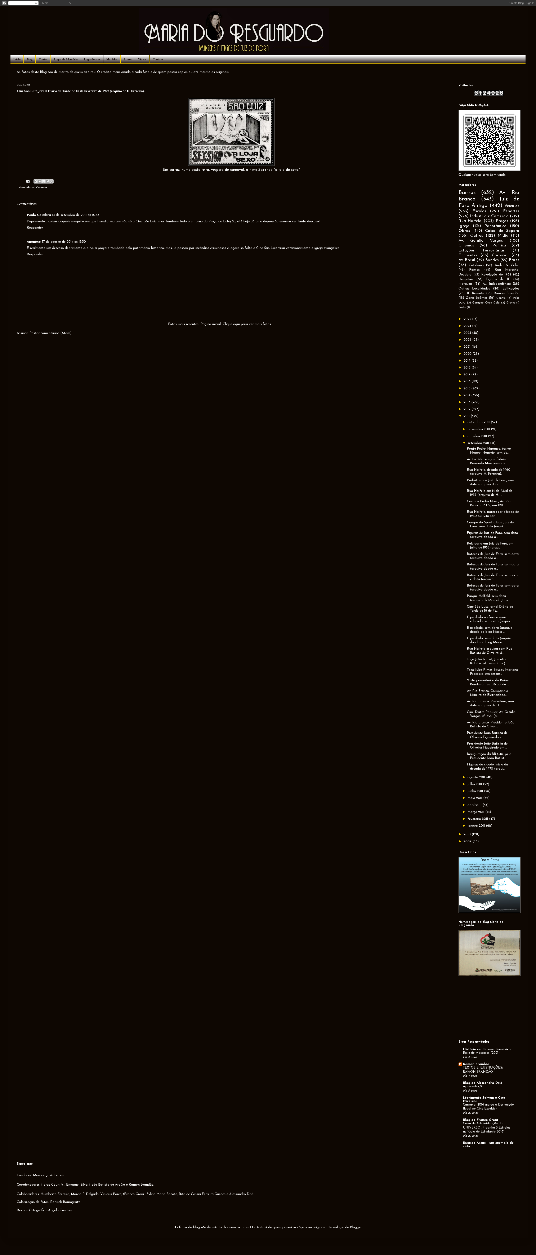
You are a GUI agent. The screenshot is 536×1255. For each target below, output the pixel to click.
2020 (468, 354)
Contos (43, 59)
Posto (462, 307)
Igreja (464, 226)
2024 (468, 326)
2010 (468, 834)
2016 (468, 381)
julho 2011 (475, 784)
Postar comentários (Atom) (51, 333)
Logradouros (92, 59)
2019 (468, 360)
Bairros (467, 192)
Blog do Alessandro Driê (482, 1083)
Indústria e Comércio (489, 216)
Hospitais (466, 279)
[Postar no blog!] (39, 181)
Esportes (511, 211)
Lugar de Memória (66, 59)
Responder (35, 228)
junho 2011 (476, 791)
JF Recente (475, 293)
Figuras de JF (498, 279)
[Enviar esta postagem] (27, 181)
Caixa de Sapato (502, 231)
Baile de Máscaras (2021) (481, 1053)
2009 (468, 841)
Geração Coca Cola (486, 302)
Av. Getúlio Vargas (481, 241)
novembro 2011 (479, 429)
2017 (467, 374)
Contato (158, 59)
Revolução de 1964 (496, 274)
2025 (468, 319)
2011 (467, 416)
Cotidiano (476, 265)
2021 (468, 346)
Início (17, 59)
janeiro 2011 (477, 826)
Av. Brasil (467, 260)
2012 (468, 409)
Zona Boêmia (476, 298)
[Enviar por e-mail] (36, 181)
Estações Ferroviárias (482, 251)
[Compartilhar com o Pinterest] (51, 181)
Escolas (479, 211)
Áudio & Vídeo (507, 265)
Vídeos (142, 59)
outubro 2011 (478, 436)
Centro (501, 298)
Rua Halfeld (470, 221)
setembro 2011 (479, 443)
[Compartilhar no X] (43, 181)
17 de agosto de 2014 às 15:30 (64, 242)
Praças (502, 221)
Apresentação (473, 1086)
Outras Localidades (474, 288)
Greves (510, 302)
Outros (476, 236)
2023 (468, 333)
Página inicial (211, 324)
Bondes (492, 260)
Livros (128, 59)
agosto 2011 (477, 777)
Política (499, 245)
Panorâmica (495, 226)
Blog (29, 59)
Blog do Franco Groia (480, 1120)
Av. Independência (497, 284)
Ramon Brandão (506, 293)
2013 (467, 402)
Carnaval (500, 255)
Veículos (511, 206)
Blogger (355, 1227)
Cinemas (41, 187)
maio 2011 (475, 798)
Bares (514, 260)
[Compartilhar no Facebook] (47, 181)
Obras (464, 231)
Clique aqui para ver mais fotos (247, 324)
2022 (468, 340)
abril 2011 (475, 805)
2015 (467, 388)
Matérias (111, 59)
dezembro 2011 (479, 422)
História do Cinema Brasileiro (487, 1049)
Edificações (510, 288)
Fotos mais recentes (183, 324)
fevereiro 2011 (478, 819)
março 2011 (476, 812)
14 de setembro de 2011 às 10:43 (75, 215)
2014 (467, 395)
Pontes (474, 270)
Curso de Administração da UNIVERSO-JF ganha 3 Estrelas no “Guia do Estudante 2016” (486, 1128)
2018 (468, 367)
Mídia (503, 236)
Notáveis (465, 284)
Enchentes (468, 255)
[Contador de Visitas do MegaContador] (489, 95)
